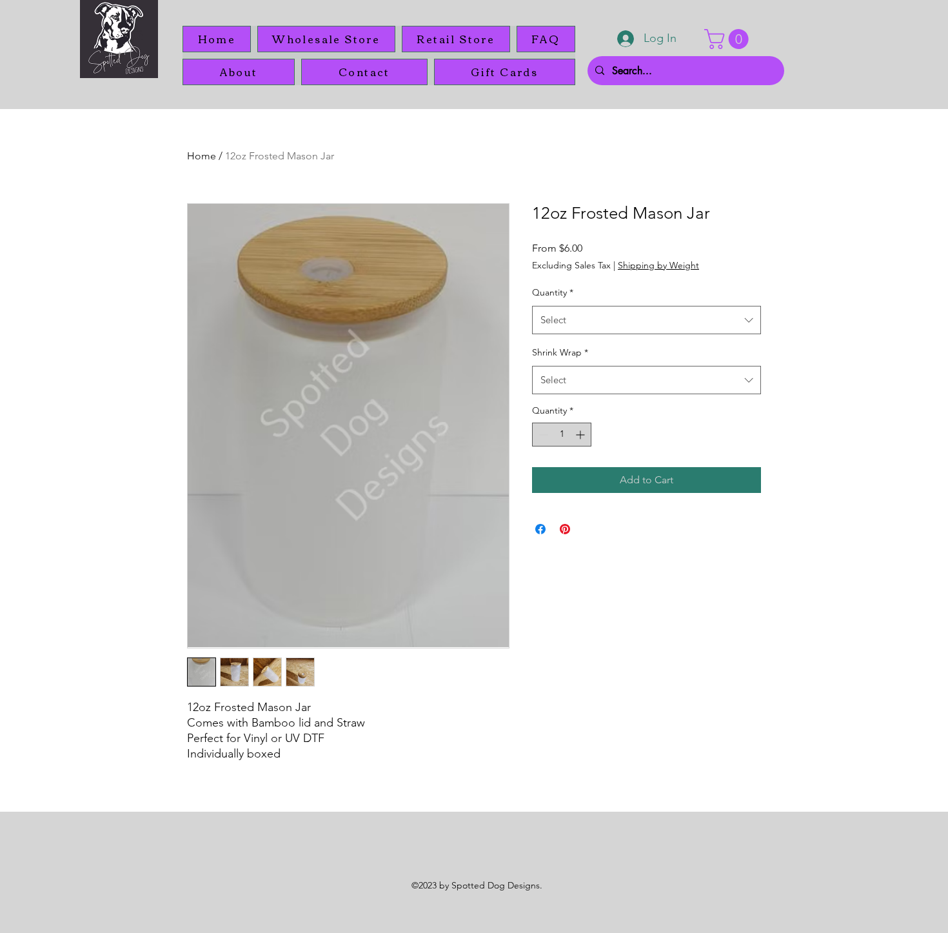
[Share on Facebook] (540, 529)
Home (201, 156)
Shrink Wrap (560, 352)
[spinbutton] (561, 434)
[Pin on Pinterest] (565, 529)
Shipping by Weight (658, 265)
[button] (728, 39)
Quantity (552, 292)
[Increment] (581, 434)
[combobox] (646, 320)
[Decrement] (542, 434)
